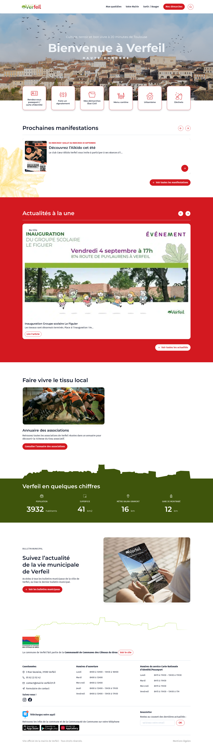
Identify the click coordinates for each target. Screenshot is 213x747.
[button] (180, 128)
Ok (180, 722)
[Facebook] (30, 700)
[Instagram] (24, 700)
